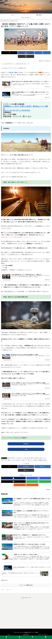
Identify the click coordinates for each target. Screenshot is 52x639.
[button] (26, 56)
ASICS (10, 458)
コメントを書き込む (26, 585)
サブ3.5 (33, 458)
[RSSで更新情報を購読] (26, 485)
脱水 (45, 460)
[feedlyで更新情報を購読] (38, 481)
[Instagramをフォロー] (38, 478)
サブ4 (38, 458)
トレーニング (5, 460)
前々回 (11, 72)
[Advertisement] (26, 612)
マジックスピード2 (13, 460)
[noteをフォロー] (13, 481)
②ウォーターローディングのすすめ (16, 110)
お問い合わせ (26, 634)
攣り (36, 460)
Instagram (26, 443)
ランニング (5, 458)
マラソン (20, 460)
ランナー (25, 460)
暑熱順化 (41, 460)
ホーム (9, 634)
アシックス (16, 458)
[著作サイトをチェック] (13, 478)
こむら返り (28, 458)
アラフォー (22, 458)
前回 (15, 72)
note (26, 449)
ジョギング (44, 458)
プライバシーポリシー (43, 634)
